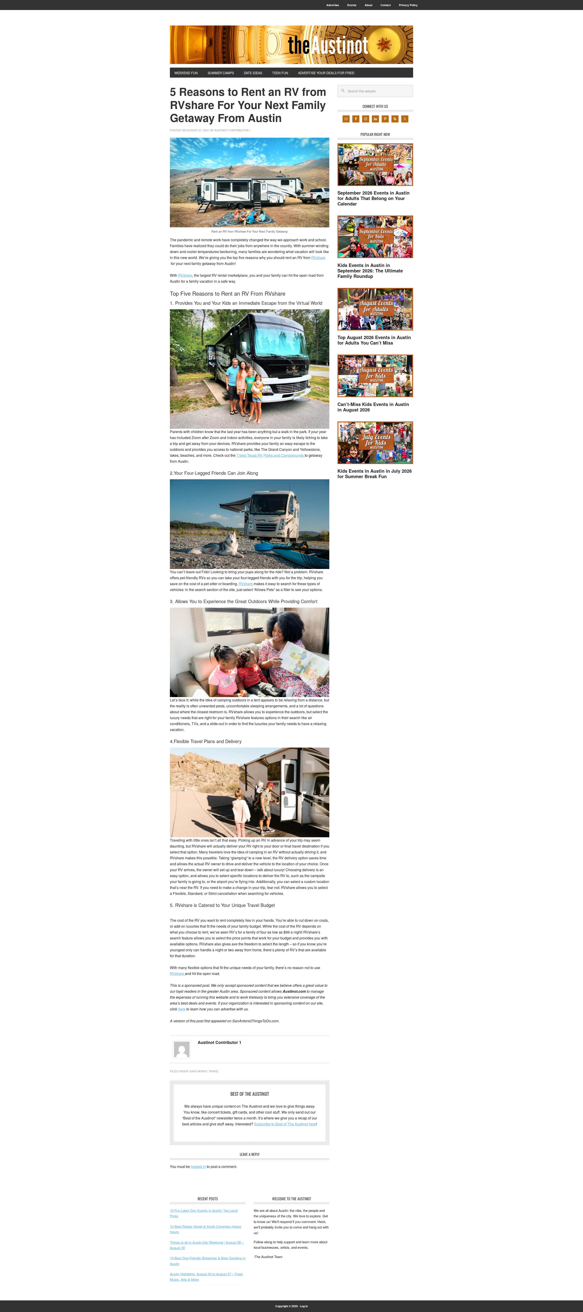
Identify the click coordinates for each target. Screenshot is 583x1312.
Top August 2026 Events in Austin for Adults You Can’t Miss (374, 340)
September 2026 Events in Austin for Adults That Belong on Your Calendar (373, 198)
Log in (304, 1306)
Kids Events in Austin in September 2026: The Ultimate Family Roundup (370, 270)
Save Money (198, 1071)
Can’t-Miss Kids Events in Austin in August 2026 (373, 407)
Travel (214, 1071)
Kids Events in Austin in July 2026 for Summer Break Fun (375, 473)
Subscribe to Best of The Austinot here (285, 1124)
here (181, 1009)
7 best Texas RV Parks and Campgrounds (270, 455)
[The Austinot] (291, 44)
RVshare (318, 257)
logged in (198, 1166)
